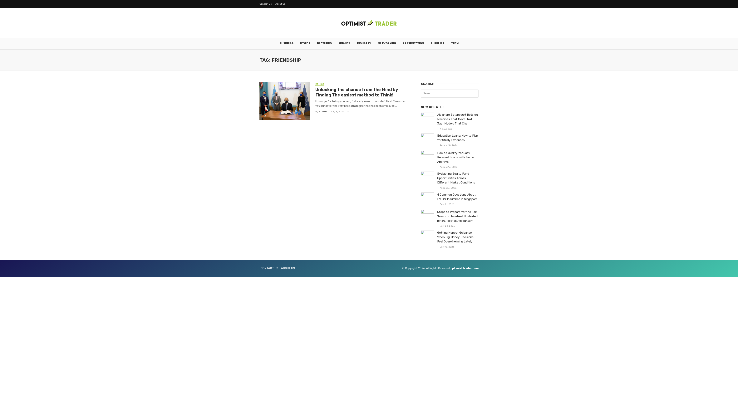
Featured (324, 43)
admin (323, 111)
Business (286, 43)
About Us (280, 3)
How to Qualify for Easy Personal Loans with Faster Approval (455, 157)
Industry (364, 43)
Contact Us (265, 3)
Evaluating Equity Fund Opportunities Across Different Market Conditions (456, 178)
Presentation (413, 43)
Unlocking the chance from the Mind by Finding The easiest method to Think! (356, 92)
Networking (387, 43)
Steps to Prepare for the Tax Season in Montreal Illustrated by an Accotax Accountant (457, 216)
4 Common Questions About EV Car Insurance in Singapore (457, 197)
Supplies (437, 43)
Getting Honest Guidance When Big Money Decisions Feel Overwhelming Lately (455, 237)
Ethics (305, 43)
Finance (344, 43)
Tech (455, 43)
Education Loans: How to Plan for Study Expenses (457, 138)
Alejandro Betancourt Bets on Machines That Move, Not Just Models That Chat (457, 119)
